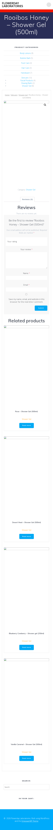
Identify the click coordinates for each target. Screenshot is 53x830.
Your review (27, 249)
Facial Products (26, 80)
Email (26, 285)
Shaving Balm (26, 83)
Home (7, 95)
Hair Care (25, 68)
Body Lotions (25, 53)
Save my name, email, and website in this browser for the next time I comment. (27, 300)
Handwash (25, 73)
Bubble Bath (25, 58)
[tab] (27, 199)
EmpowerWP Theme (30, 821)
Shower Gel (26, 86)
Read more (26, 425)
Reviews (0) (27, 199)
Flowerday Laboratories (12, 5)
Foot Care (25, 63)
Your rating (12, 241)
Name (26, 273)
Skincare (24, 77)
